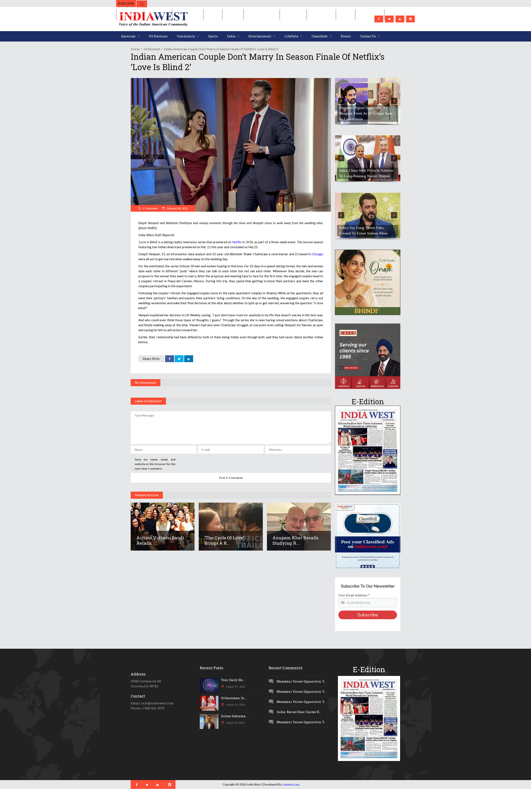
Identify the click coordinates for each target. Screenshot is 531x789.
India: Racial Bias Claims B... (299, 712)
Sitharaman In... (233, 698)
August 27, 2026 (235, 686)
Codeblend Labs (291, 784)
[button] (367, 101)
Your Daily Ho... (233, 680)
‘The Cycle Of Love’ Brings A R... (224, 540)
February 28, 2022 (177, 208)
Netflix (237, 242)
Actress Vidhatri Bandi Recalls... (160, 540)
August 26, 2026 (235, 704)
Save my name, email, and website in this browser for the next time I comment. (155, 464)
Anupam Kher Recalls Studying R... (295, 540)
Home (135, 49)
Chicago (317, 254)
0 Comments (150, 208)
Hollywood (152, 49)
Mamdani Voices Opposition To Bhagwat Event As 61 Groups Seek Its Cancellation (365, 113)
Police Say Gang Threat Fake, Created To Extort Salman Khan (363, 230)
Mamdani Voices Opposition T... (301, 681)
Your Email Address (354, 595)
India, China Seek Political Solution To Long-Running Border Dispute (366, 173)
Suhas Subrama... (234, 716)
